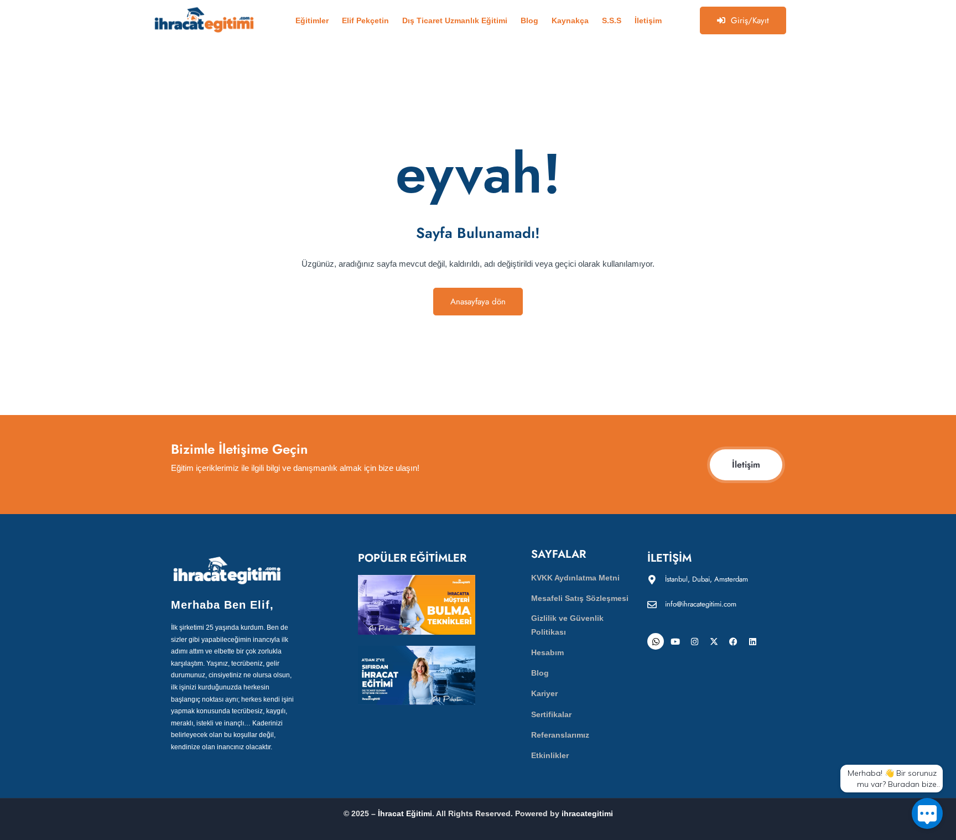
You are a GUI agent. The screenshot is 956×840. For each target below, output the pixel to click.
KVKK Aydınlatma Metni (575, 577)
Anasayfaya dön (478, 301)
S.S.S (611, 20)
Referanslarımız (560, 734)
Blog (529, 20)
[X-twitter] (713, 641)
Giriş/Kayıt (750, 20)
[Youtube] (675, 641)
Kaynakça (570, 20)
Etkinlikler (550, 755)
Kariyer (544, 693)
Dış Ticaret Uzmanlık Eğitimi (454, 20)
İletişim (648, 20)
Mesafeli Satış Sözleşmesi (579, 598)
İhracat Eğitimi (405, 813)
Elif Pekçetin (365, 20)
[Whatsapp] (655, 641)
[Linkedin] (752, 641)
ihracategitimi (587, 813)
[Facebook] (733, 641)
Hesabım (547, 652)
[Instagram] (694, 641)
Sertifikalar (551, 714)
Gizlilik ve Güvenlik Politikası (567, 625)
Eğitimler (312, 20)
